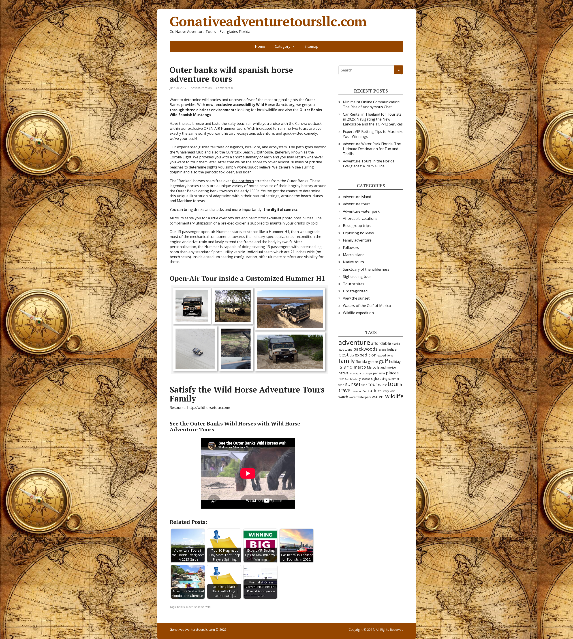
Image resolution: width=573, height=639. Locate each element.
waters (378, 396)
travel (345, 390)
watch (343, 396)
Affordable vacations (360, 218)
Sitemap (311, 46)
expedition (365, 355)
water (353, 397)
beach (382, 349)
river (341, 378)
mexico (391, 367)
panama (379, 373)
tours (394, 384)
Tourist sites (353, 283)
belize (392, 349)
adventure (354, 342)
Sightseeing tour (357, 276)
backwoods (365, 349)
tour (372, 384)
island (345, 366)
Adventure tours (201, 88)
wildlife (394, 396)
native (343, 373)
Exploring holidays (358, 233)
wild (208, 607)
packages (367, 373)
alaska (396, 344)
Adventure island (357, 196)
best (343, 354)
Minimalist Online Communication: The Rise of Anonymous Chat (371, 104)
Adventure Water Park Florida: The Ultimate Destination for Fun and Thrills (372, 148)
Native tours (353, 261)
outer (189, 607)
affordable (381, 343)
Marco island (353, 254)
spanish (199, 607)
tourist (382, 385)
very (386, 391)
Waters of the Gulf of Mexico (367, 305)
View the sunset (356, 298)
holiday (395, 361)
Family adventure (357, 240)
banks (181, 607)
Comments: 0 (224, 88)
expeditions (385, 355)
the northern (243, 180)
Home (260, 46)
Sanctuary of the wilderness (366, 269)
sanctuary (353, 378)
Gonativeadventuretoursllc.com (268, 21)
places (392, 373)
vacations (372, 390)
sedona (366, 378)
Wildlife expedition (358, 312)
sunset (353, 384)
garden (373, 362)
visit (392, 391)
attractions (345, 350)
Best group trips (357, 225)
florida (361, 361)
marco (360, 367)
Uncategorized (355, 291)
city (352, 355)
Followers (351, 247)
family (346, 361)
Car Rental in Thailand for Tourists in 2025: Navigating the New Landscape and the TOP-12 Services (373, 119)
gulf (383, 361)
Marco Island (376, 367)
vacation (357, 391)
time (364, 385)
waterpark (364, 397)
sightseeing (379, 378)
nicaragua (355, 373)
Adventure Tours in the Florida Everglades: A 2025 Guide (368, 163)
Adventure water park (361, 211)
